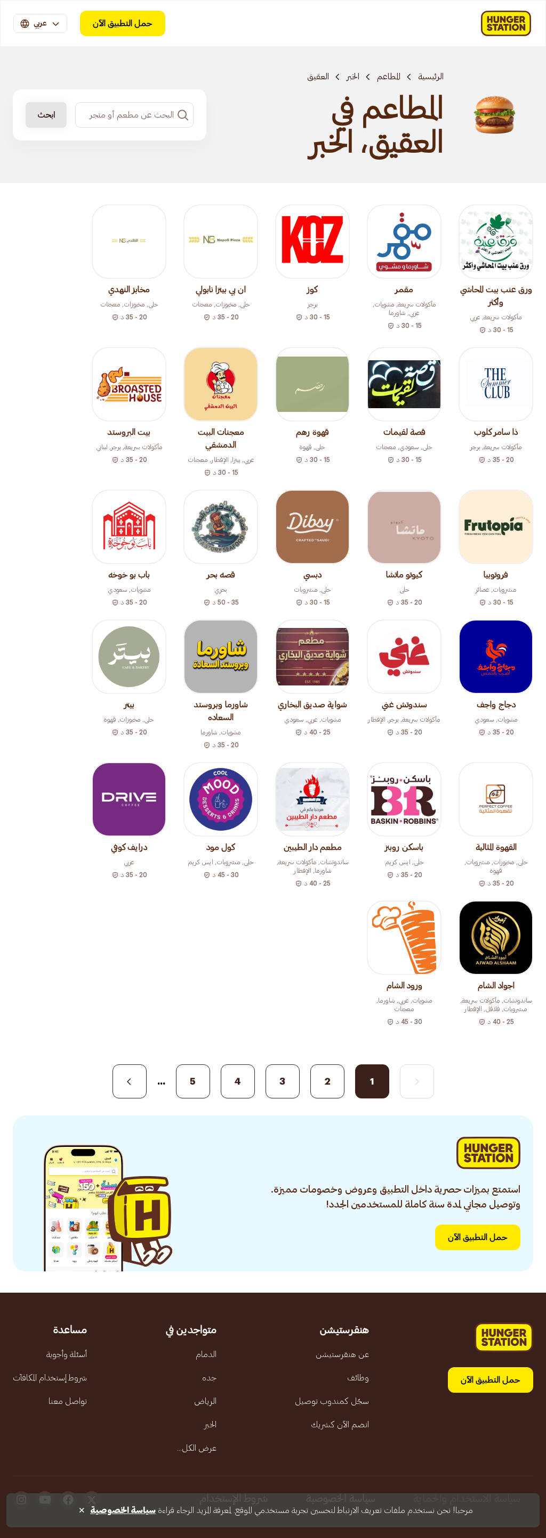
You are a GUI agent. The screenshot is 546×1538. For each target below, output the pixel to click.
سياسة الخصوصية (123, 1510)
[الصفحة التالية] (130, 1081)
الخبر (353, 76)
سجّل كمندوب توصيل (332, 1401)
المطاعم (388, 76)
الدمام (206, 1354)
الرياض (205, 1401)
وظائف (358, 1378)
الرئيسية (431, 76)
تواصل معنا (68, 1401)
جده (209, 1378)
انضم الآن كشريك (340, 1424)
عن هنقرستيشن (342, 1354)
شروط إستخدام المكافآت (50, 1378)
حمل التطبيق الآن (122, 23)
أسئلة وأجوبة (66, 1354)
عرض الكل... (196, 1448)
